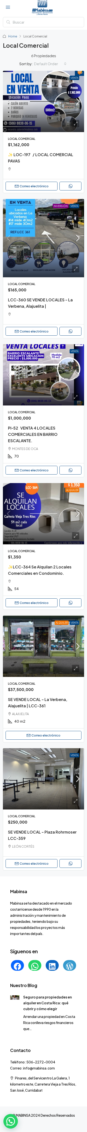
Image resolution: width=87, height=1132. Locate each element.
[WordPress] (69, 966)
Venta (74, 77)
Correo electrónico (34, 186)
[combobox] (50, 64)
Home (12, 36)
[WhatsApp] (34, 966)
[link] (43, 101)
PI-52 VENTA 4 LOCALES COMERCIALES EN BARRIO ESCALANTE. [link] (33, 434)
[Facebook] (17, 966)
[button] (10, 1121)
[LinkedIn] (52, 966)
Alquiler (72, 490)
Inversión (61, 206)
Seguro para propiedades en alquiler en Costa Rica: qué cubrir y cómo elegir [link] (47, 1003)
